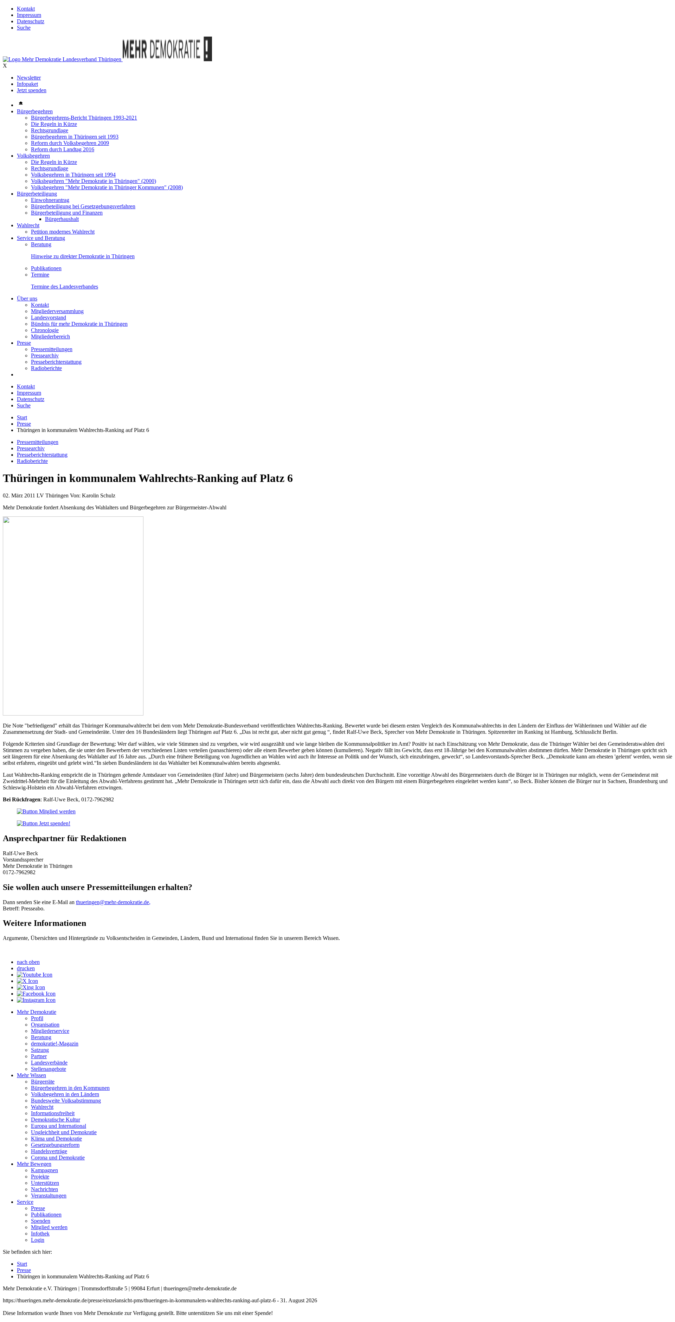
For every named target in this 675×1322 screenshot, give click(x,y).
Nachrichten (44, 1189)
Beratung (41, 244)
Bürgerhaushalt (62, 219)
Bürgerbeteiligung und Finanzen (67, 213)
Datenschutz (30, 21)
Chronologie (45, 330)
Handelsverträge (49, 1151)
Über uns (27, 298)
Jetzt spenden (31, 90)
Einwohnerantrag (50, 200)
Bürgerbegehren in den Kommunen (70, 1088)
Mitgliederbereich (50, 336)
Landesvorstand (48, 317)
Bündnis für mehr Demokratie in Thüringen (79, 324)
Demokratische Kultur (55, 1120)
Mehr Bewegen (34, 1164)
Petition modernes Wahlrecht (63, 232)
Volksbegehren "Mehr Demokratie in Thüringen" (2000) (93, 181)
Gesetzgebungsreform (55, 1145)
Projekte (40, 1177)
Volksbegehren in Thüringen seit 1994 (73, 175)
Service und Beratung (41, 238)
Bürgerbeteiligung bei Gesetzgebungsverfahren (83, 206)
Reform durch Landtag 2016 (62, 149)
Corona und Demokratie (58, 1158)
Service (25, 1202)
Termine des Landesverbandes (64, 287)
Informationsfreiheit (53, 1113)
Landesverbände (49, 1063)
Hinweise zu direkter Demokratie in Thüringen (83, 256)
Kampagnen (44, 1170)
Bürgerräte (42, 1082)
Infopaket (27, 84)
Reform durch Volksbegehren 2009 (70, 143)
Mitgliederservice (50, 1031)
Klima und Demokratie (56, 1139)
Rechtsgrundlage (49, 130)
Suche (24, 28)
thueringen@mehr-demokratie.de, (113, 902)
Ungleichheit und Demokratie (64, 1132)
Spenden (40, 1221)
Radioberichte (46, 368)
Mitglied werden (49, 1227)
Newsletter (29, 78)
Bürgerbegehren (35, 111)
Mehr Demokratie (36, 1012)
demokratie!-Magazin (54, 1044)
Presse (24, 343)
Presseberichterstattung (56, 362)
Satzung (40, 1050)
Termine (40, 275)
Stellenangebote (48, 1069)
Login (37, 1240)
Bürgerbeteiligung (37, 194)
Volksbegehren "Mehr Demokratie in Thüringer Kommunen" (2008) (107, 187)
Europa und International (58, 1126)
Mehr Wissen (31, 1075)
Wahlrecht (28, 225)
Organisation (45, 1025)
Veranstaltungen (48, 1196)
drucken (26, 968)
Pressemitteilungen (51, 349)
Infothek (40, 1234)
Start (22, 417)
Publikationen (46, 268)
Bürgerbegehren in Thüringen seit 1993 (74, 137)
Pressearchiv (45, 355)
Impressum (29, 15)
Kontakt (26, 9)
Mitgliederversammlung (57, 311)
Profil (37, 1018)
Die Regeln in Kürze (54, 124)
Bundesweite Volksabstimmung (66, 1101)
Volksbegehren (33, 156)
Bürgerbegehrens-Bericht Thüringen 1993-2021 (84, 118)
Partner (39, 1056)
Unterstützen (45, 1183)
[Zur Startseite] (63, 59)
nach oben (28, 962)
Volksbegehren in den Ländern (65, 1094)
